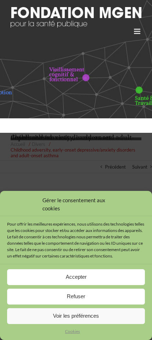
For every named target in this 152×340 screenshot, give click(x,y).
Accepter (76, 277)
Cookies (72, 331)
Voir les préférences (76, 316)
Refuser (76, 296)
